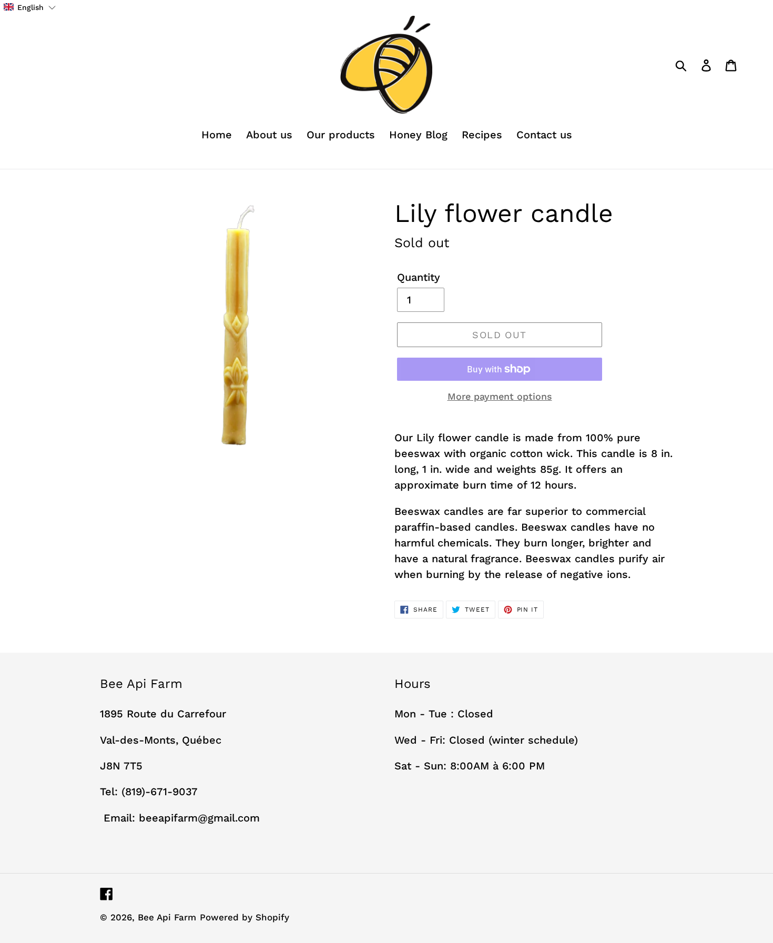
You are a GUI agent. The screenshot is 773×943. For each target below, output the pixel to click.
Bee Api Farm (167, 917)
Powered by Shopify (244, 917)
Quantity (418, 277)
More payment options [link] (499, 396)
